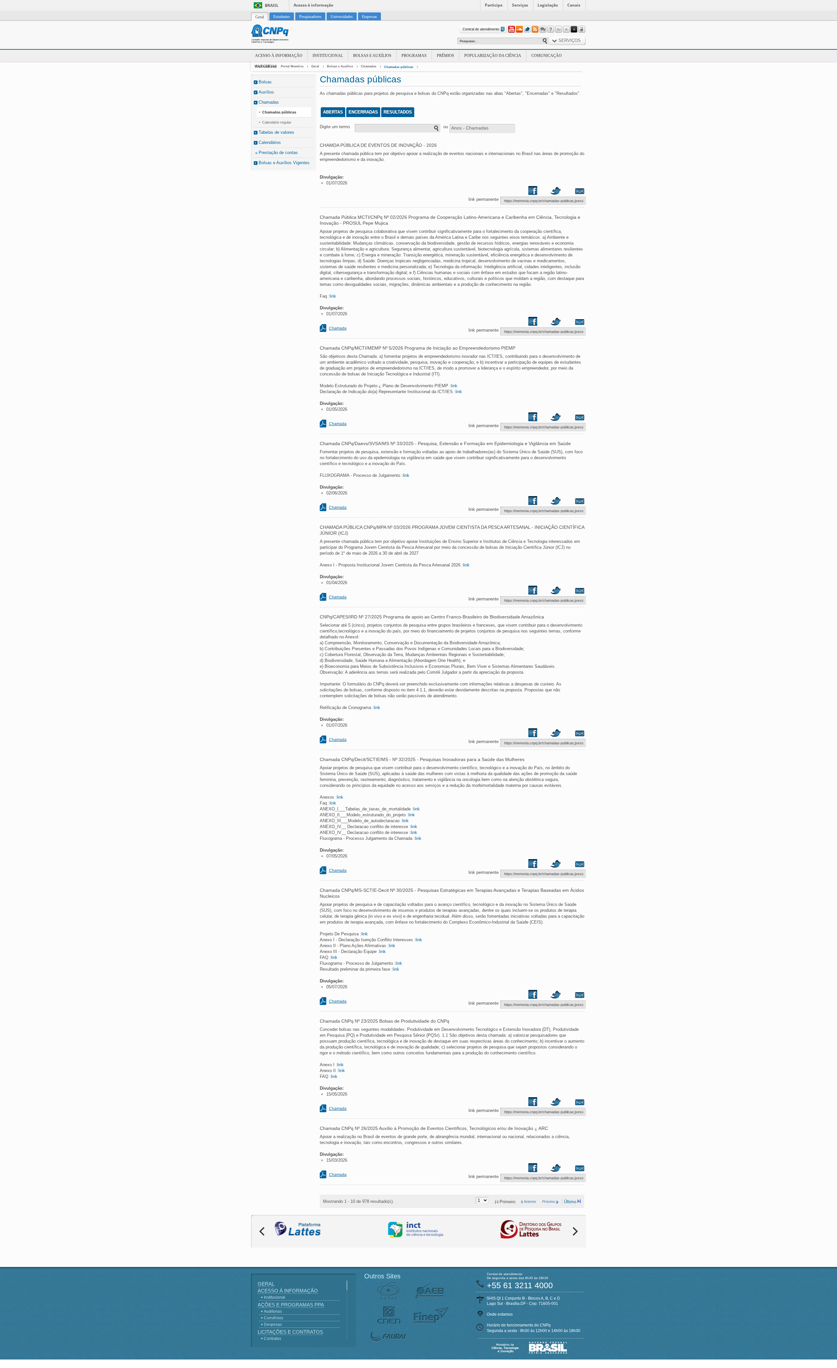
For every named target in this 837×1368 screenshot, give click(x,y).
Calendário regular (276, 122)
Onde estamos (500, 1314)
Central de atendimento (481, 29)
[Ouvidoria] (542, 29)
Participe (494, 5)
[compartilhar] (539, 192)
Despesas (273, 1324)
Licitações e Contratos (290, 1332)
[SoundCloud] (519, 29)
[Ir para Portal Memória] (278, 35)
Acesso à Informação (278, 55)
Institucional (328, 55)
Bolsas (265, 81)
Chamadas (368, 66)
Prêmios (445, 55)
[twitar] (555, 192)
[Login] (582, 29)
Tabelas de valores (276, 132)
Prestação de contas (278, 152)
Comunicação (546, 55)
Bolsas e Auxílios (372, 55)
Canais (573, 5)
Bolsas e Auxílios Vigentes (284, 162)
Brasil (272, 5)
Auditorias (273, 1311)
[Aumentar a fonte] (558, 29)
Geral (315, 66)
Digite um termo (335, 126)
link (333, 296)
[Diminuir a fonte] (566, 29)
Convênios (273, 1318)
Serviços (520, 5)
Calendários (270, 142)
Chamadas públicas (398, 67)
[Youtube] (511, 29)
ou (445, 126)
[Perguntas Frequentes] (550, 29)
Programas (414, 55)
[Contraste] (574, 29)
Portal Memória (292, 66)
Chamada (338, 328)
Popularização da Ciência (492, 55)
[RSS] (534, 29)
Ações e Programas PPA (291, 1304)
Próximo (548, 1201)
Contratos (272, 1338)
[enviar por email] (572, 192)
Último (570, 1201)
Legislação (548, 5)
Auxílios (266, 92)
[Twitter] (527, 29)
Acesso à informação (313, 5)
